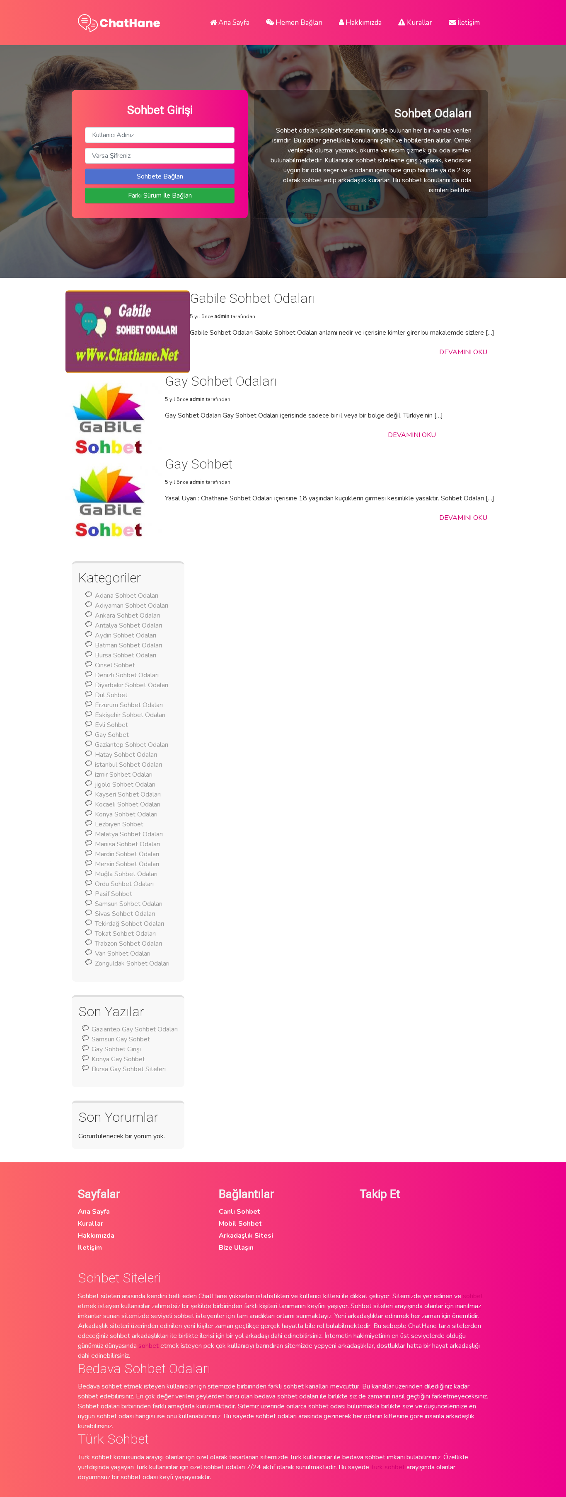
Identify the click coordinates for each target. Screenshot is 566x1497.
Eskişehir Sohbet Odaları (130, 715)
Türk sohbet (388, 1467)
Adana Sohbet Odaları (126, 595)
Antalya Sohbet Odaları (128, 625)
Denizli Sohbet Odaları (127, 675)
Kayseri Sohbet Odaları (128, 794)
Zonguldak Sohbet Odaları (132, 963)
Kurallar (418, 22)
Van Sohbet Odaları (122, 953)
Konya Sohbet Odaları (126, 814)
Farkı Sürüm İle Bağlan (160, 195)
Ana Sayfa (233, 22)
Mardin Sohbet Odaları (127, 854)
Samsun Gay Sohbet (121, 1039)
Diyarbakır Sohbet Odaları (131, 685)
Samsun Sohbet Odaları (128, 903)
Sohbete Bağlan (160, 176)
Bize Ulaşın (236, 1247)
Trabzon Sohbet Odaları (128, 943)
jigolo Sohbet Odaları (125, 784)
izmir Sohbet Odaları (123, 774)
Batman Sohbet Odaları (128, 645)
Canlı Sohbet (239, 1211)
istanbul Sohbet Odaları (128, 764)
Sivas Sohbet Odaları (125, 913)
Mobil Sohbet (240, 1223)
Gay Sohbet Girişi (116, 1049)
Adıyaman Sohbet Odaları (131, 605)
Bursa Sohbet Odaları (125, 655)
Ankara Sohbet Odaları (127, 615)
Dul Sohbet (111, 695)
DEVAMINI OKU (463, 352)
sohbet (473, 1296)
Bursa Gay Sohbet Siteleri (129, 1069)
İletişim (468, 22)
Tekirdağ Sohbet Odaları (129, 923)
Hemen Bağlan (298, 22)
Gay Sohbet (112, 734)
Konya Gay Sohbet (118, 1059)
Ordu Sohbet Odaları (124, 884)
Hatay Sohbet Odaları (126, 754)
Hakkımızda (363, 22)
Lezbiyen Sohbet (119, 824)
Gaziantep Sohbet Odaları (131, 744)
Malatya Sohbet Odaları (129, 834)
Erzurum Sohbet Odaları (129, 705)
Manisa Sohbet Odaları (127, 844)
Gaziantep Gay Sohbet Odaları (135, 1029)
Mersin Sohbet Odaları (127, 864)
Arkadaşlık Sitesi (246, 1235)
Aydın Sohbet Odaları (125, 635)
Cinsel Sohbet (115, 665)
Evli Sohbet (111, 724)
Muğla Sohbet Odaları (126, 874)
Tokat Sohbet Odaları (125, 933)
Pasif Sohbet (113, 893)
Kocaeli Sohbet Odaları (127, 804)
